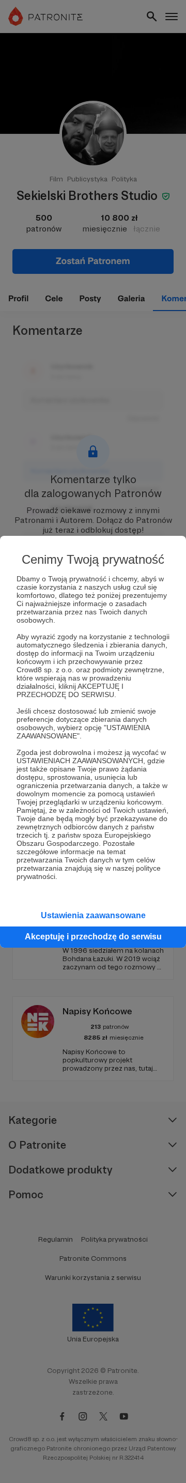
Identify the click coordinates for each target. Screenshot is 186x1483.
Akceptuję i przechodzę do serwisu (93, 936)
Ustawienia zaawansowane (93, 915)
